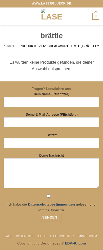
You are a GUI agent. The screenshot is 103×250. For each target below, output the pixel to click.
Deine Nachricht (51, 155)
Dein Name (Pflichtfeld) (51, 94)
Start (9, 46)
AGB (9, 236)
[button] (7, 16)
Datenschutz (62, 236)
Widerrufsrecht (31, 236)
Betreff (51, 135)
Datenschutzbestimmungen (51, 204)
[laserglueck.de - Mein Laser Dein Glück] (51, 16)
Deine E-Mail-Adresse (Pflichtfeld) (52, 114)
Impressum (87, 236)
